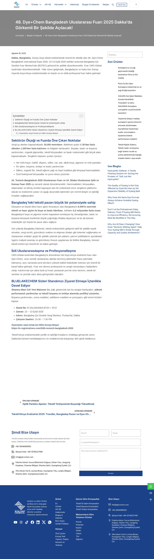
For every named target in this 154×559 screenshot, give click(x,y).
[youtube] (15, 522)
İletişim (106, 4)
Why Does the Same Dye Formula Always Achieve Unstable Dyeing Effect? (123, 200)
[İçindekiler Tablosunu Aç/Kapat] (80, 116)
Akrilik (78, 531)
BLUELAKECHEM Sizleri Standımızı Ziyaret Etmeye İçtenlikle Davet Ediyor (49, 130)
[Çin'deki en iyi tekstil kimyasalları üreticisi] (20, 508)
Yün (77, 536)
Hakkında (74, 4)
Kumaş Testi (60, 536)
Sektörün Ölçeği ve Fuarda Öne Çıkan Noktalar (36, 119)
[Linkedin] (38, 522)
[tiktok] (26, 522)
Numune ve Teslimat (60, 543)
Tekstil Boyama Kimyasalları (87, 506)
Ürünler (34, 4)
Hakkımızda (60, 512)
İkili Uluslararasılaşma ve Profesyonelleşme (34, 126)
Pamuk (79, 522)
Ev (27, 4)
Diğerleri (79, 539)
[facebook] (32, 522)
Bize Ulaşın (60, 521)
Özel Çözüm (60, 533)
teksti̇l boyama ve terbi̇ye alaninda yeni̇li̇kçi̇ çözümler (70, 293)
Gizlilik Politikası (62, 524)
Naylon (79, 528)
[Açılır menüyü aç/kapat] (40, 5)
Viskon (78, 533)
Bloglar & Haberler (90, 4)
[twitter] (44, 522)
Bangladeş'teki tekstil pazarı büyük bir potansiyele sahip (40, 123)
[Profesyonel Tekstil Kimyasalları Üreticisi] (16, 4)
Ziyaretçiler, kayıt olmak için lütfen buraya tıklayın (38, 133)
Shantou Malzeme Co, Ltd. (33, 289)
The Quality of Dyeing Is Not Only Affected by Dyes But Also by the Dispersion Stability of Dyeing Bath (124, 188)
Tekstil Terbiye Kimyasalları (87, 509)
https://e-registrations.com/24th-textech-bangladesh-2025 (42, 328)
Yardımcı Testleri (62, 539)
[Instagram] (21, 522)
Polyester (79, 525)
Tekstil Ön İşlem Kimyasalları (87, 504)
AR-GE (48, 4)
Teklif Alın (122, 5)
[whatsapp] (150, 486)
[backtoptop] (150, 500)
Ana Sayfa (19, 35)
